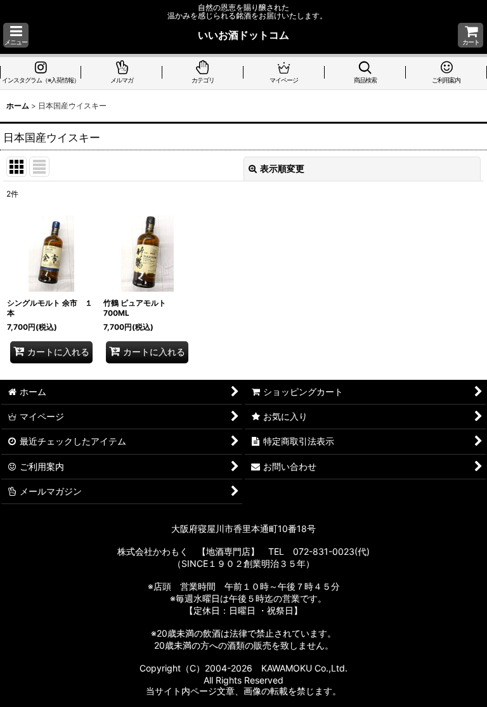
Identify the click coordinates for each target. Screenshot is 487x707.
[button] (16, 35)
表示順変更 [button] (282, 168)
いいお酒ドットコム (243, 35)
